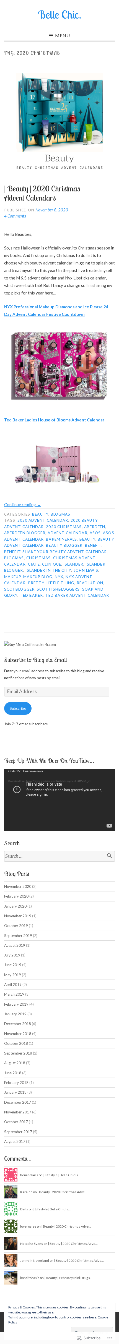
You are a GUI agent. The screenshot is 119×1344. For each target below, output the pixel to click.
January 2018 (15, 1092)
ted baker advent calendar (77, 595)
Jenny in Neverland (34, 1260)
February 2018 (16, 1082)
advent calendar (67, 533)
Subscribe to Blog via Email (35, 660)
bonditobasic (29, 1278)
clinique (51, 564)
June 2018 (12, 1073)
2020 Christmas (64, 526)
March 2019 (14, 994)
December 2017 (17, 1102)
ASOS (95, 533)
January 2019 (15, 1014)
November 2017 (17, 1112)
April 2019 (13, 984)
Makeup (12, 576)
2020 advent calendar (42, 520)
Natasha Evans (31, 1243)
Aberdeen (94, 526)
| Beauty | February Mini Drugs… (68, 1278)
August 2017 (14, 1141)
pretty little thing (51, 583)
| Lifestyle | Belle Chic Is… (62, 1175)
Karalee (26, 1192)
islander (73, 564)
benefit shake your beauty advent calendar (55, 551)
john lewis (86, 570)
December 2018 (17, 1023)
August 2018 (14, 1063)
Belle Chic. (59, 14)
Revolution (90, 583)
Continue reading (22, 504)
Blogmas (61, 514)
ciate (34, 564)
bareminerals (61, 539)
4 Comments (15, 215)
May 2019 (12, 975)
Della (24, 1209)
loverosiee (28, 1226)
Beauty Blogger (64, 545)
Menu (62, 35)
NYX (59, 576)
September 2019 (18, 935)
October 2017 (16, 1122)
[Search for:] (59, 856)
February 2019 (16, 1004)
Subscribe (18, 708)
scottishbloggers (58, 589)
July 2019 (12, 955)
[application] (59, 800)
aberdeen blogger (24, 533)
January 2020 (15, 906)
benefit (93, 545)
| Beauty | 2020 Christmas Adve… (62, 1192)
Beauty (40, 514)
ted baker (31, 595)
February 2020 (16, 896)
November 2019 (17, 916)
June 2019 (12, 965)
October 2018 (16, 1043)
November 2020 (17, 886)
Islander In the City (48, 570)
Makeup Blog (38, 576)
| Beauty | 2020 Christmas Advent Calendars (42, 193)
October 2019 (16, 925)
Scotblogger (19, 589)
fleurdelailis (29, 1175)
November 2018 (17, 1033)
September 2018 (18, 1053)
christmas (38, 558)
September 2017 (18, 1132)
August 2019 (14, 945)
